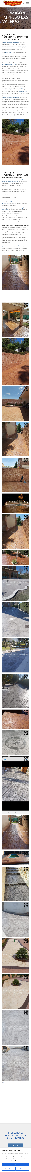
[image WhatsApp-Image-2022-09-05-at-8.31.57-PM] (16, 884)
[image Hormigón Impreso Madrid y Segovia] (16, 743)
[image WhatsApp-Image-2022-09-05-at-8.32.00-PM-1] (16, 558)
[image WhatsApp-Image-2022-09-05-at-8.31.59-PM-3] (16, 584)
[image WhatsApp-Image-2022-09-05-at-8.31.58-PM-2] (16, 785)
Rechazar (22, 1169)
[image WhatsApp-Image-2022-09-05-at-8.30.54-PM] (16, 956)
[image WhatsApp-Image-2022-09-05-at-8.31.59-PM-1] (16, 656)
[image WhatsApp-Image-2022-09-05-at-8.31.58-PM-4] (16, 720)
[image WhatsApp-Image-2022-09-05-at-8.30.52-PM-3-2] (16, 440)
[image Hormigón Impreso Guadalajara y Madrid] (16, 833)
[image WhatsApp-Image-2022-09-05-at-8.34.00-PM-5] (16, 404)
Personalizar (8, 1169)
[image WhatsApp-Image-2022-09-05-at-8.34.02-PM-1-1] (16, 362)
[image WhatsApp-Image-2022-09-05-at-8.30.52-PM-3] (16, 532)
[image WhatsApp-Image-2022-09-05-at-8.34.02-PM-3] (16, 320)
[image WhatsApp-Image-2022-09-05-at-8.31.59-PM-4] (16, 504)
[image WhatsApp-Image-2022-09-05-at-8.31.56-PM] (16, 920)
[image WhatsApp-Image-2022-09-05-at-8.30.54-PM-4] (16, 1100)
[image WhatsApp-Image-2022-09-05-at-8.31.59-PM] (16, 692)
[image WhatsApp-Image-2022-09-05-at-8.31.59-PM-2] (16, 620)
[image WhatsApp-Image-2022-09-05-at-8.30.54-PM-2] (16, 1028)
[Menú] (26, 3)
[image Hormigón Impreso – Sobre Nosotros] (16, 476)
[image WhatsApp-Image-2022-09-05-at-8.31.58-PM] (16, 859)
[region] (15, 1160)
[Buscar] (22, 3)
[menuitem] (22, 3)
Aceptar (15, 1164)
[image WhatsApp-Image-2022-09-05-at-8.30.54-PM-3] (16, 1064)
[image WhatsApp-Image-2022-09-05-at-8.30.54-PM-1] (16, 992)
